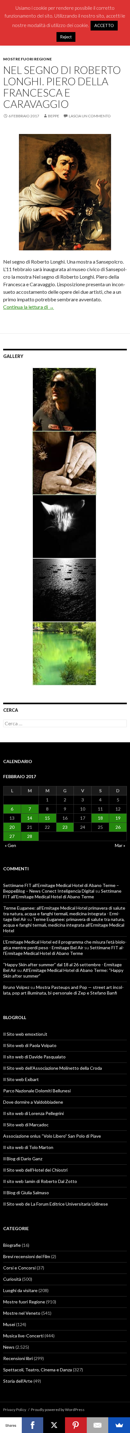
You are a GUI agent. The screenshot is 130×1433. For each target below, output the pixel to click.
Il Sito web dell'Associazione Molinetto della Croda (52, 1068)
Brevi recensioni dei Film (26, 1256)
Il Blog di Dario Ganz (22, 1158)
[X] (54, 1425)
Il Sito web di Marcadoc (26, 1124)
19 (118, 818)
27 (12, 836)
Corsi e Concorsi (19, 1267)
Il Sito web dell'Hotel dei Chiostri (35, 1170)
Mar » (120, 845)
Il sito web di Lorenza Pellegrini (33, 1113)
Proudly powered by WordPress (58, 1409)
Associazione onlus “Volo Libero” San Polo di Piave (52, 1136)
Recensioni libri (18, 1358)
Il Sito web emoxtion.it (25, 1034)
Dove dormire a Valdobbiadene (33, 1102)
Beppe (53, 116)
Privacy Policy (14, 1409)
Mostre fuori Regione (27, 59)
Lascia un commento (90, 116)
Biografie (12, 1245)
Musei (9, 1324)
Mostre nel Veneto (21, 1313)
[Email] (98, 1425)
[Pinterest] (76, 1425)
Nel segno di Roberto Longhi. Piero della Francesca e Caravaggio (62, 87)
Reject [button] (66, 36)
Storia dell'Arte (17, 1381)
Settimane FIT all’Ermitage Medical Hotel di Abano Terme (62, 893)
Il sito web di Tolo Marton (28, 1147)
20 (12, 827)
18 (100, 818)
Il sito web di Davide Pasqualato (34, 1056)
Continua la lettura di (28, 307)
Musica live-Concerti (23, 1335)
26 (118, 827)
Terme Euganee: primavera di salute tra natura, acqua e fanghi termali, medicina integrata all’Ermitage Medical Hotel (64, 925)
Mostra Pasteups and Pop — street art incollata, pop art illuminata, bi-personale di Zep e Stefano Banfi (63, 989)
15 (47, 818)
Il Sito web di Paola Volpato (29, 1045)
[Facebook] (33, 1425)
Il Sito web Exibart (21, 1079)
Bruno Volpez (16, 987)
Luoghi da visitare (20, 1290)
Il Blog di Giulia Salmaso (26, 1192)
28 (29, 836)
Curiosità (12, 1279)
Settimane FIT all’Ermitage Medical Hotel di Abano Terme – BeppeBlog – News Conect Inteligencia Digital (61, 888)
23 (65, 827)
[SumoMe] (119, 1425)
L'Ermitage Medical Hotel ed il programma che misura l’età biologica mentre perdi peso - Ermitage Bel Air (65, 944)
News (9, 1347)
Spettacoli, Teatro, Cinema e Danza (37, 1369)
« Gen (10, 845)
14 (29, 818)
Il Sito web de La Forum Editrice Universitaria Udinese (55, 1204)
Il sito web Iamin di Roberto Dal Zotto (40, 1181)
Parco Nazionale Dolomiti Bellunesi (37, 1090)
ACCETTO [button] (104, 25)
